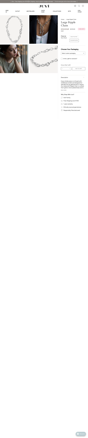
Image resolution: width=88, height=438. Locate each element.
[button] (79, 5)
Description (64, 77)
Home (62, 19)
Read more (64, 90)
